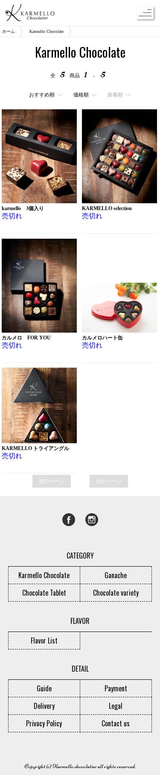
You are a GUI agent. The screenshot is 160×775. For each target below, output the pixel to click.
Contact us (116, 723)
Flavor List (44, 640)
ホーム (8, 31)
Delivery (44, 706)
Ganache (116, 575)
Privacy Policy (44, 723)
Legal (115, 706)
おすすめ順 (42, 95)
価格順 (81, 95)
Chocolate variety (116, 593)
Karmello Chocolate (46, 31)
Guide (44, 688)
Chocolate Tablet (44, 593)
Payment (116, 688)
